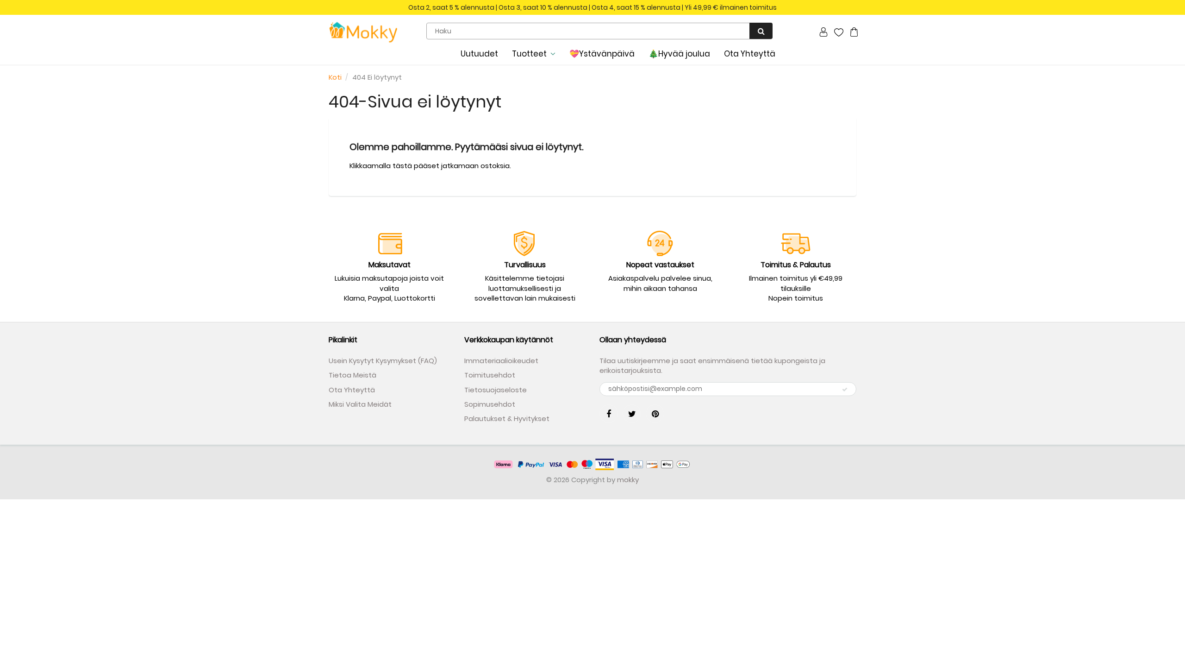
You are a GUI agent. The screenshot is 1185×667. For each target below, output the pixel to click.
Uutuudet (479, 53)
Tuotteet (529, 53)
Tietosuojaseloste (495, 390)
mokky (628, 480)
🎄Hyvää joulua (679, 53)
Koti (335, 77)
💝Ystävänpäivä (602, 53)
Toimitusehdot (489, 375)
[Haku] (761, 31)
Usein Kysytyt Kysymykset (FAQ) (383, 360)
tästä (402, 165)
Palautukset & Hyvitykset (506, 418)
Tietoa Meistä (352, 375)
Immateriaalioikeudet (501, 360)
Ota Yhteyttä (749, 53)
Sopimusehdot (489, 404)
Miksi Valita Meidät (360, 404)
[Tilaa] (845, 389)
